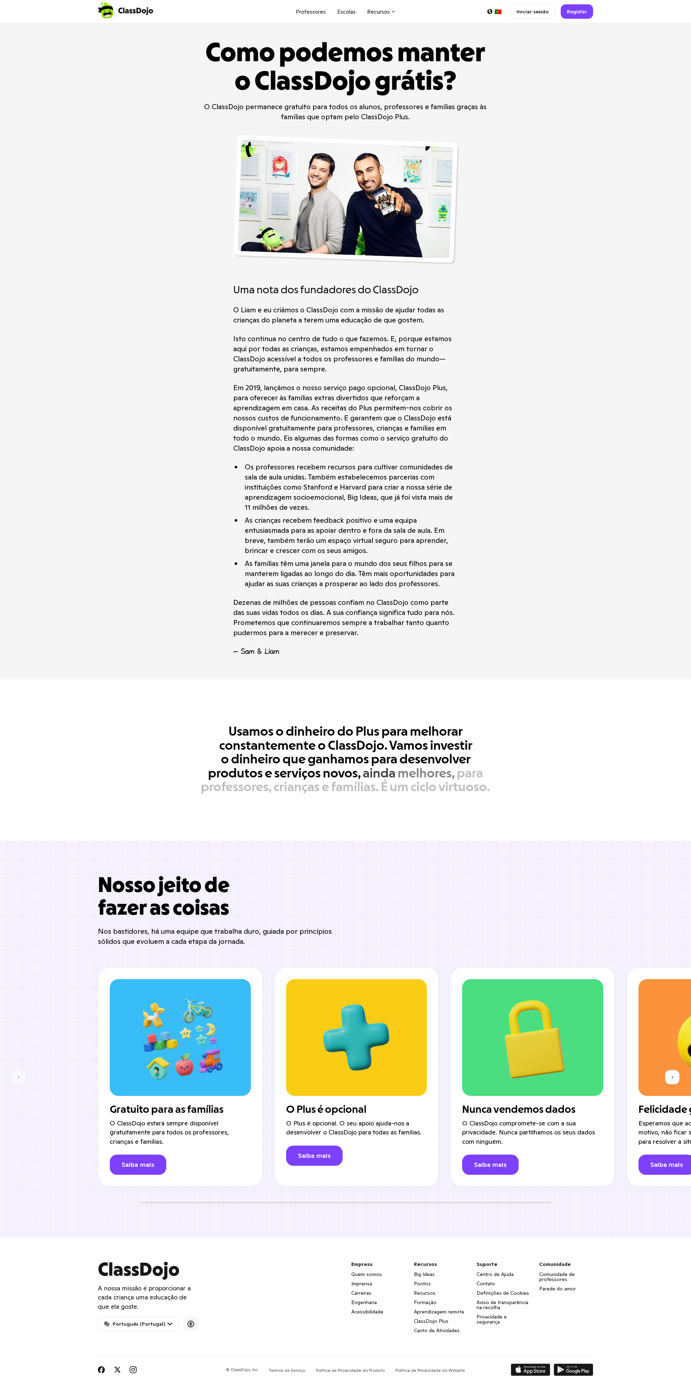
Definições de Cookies (503, 1293)
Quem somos (366, 1274)
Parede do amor (557, 1288)
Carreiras (361, 1293)
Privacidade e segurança (492, 1319)
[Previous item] (19, 1077)
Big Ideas (424, 1274)
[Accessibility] (191, 1324)
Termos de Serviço (287, 1370)
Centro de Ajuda (495, 1274)
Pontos (422, 1283)
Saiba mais (138, 1164)
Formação (425, 1302)
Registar (577, 11)
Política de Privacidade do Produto (350, 1370)
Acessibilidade (367, 1311)
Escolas (346, 11)
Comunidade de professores (557, 1276)
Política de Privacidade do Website (430, 1370)
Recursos (424, 1293)
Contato (486, 1283)
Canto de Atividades (437, 1330)
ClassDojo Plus (431, 1321)
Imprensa (361, 1283)
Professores (311, 11)
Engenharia (364, 1302)
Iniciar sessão (532, 11)
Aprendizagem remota (439, 1311)
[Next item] (672, 1077)
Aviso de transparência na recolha (502, 1305)
